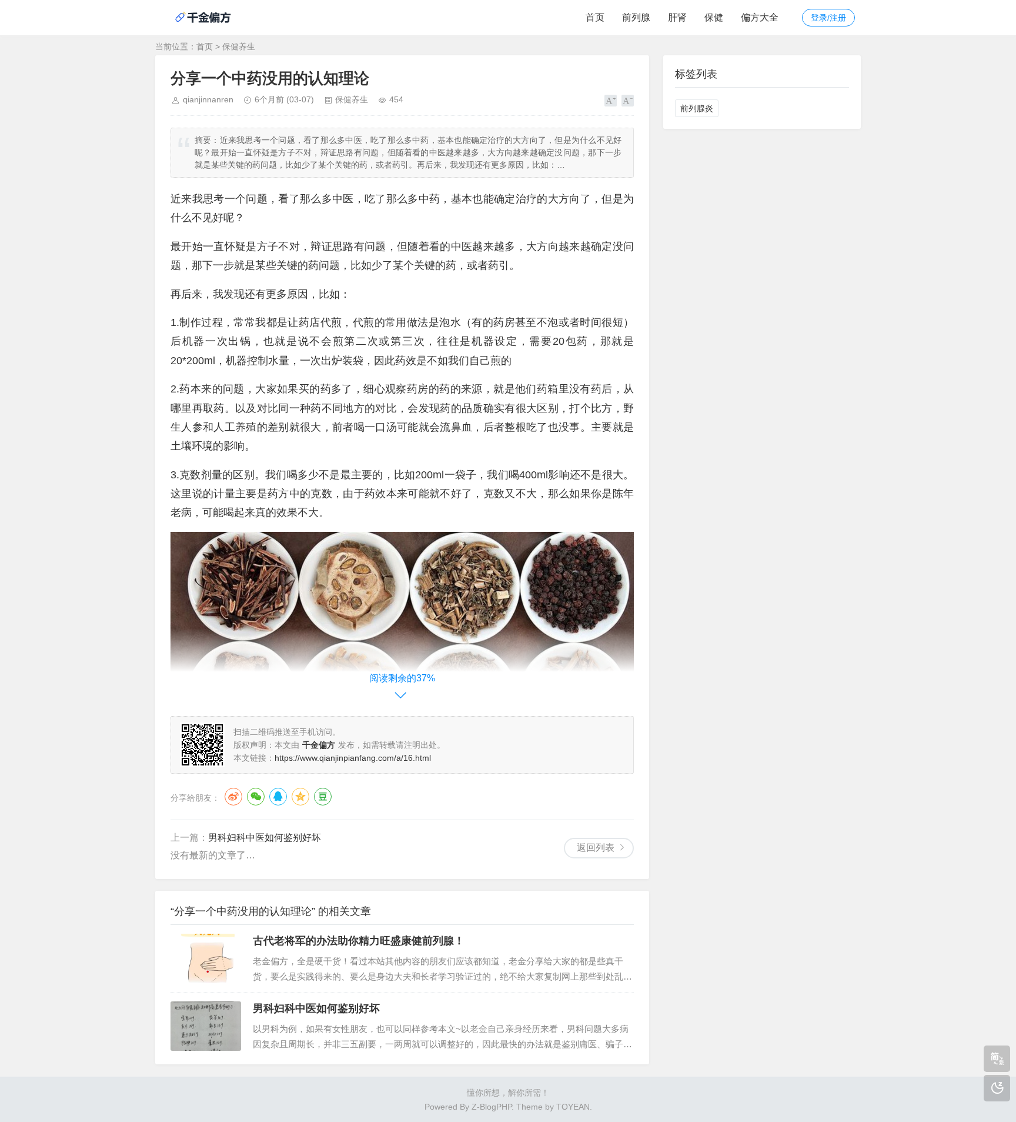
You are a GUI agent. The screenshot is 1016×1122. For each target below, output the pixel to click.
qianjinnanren (208, 99)
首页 (595, 17)
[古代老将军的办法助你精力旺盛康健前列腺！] (206, 958)
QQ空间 (300, 796)
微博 (233, 796)
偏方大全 (759, 17)
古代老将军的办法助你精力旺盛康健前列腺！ (358, 941)
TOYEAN (573, 1106)
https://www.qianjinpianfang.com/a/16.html (353, 758)
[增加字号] (610, 100)
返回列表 (595, 848)
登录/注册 (828, 17)
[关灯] (997, 1088)
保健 (713, 17)
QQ (278, 796)
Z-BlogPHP (492, 1106)
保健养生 (238, 46)
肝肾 (677, 17)
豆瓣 (323, 796)
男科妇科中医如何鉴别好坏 (264, 838)
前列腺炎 (696, 108)
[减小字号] (627, 100)
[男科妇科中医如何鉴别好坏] (206, 1026)
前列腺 (636, 17)
